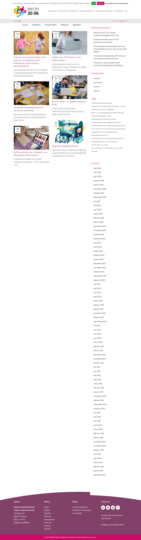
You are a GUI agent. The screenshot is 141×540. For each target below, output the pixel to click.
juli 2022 (97, 325)
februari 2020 (99, 433)
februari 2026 (99, 180)
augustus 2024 (99, 238)
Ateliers (97, 78)
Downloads (77, 513)
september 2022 (100, 321)
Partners (117, 122)
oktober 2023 (99, 272)
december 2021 (99, 355)
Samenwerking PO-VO (99, 135)
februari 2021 (99, 388)
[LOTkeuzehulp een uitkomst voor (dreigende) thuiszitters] (31, 138)
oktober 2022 (99, 317)
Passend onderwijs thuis (116, 126)
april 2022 (98, 338)
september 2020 (100, 404)
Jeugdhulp (109, 109)
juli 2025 (97, 201)
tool (105, 142)
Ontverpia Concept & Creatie (77, 537)
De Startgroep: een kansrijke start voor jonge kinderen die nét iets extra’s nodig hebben (110, 49)
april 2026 (98, 176)
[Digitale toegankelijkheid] (69, 131)
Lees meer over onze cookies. (117, 3)
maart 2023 (98, 301)
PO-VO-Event (105, 129)
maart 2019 (98, 462)
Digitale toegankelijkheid (65, 146)
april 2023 (98, 296)
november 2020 (100, 396)
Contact (47, 529)
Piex (93, 129)
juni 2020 (97, 417)
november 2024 (100, 230)
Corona (122, 106)
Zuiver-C (93, 537)
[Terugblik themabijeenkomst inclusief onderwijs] (31, 93)
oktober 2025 (99, 193)
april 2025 (98, 209)
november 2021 (100, 359)
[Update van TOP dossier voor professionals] (69, 43)
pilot (97, 129)
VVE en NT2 (118, 148)
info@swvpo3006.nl (22, 522)
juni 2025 (97, 205)
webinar (94, 151)
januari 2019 (98, 471)
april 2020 (98, 425)
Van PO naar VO (97, 145)
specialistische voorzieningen (102, 138)
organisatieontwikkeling (100, 119)
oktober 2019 (99, 450)
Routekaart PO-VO (98, 132)
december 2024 (100, 226)
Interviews (98, 82)
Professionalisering (118, 129)
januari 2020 (98, 437)
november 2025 (100, 189)
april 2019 (97, 458)
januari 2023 (98, 309)
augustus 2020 (99, 408)
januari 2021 (98, 392)
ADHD (93, 103)
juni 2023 (97, 288)
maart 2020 (98, 429)
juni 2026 (97, 168)
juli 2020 (97, 413)
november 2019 (100, 446)
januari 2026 (98, 185)
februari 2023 (99, 305)
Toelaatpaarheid (97, 142)
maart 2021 (98, 384)
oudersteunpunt (97, 122)
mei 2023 (97, 292)
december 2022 (100, 313)
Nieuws (97, 91)
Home (113, 21)
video (106, 145)
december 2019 (100, 442)
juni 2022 (97, 330)
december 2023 (100, 263)
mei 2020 (97, 421)
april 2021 (97, 379)
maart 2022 (98, 342)
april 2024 (98, 247)
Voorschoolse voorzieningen (102, 148)
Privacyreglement (80, 507)
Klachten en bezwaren (82, 510)
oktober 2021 (99, 363)
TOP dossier (112, 142)
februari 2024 (99, 255)
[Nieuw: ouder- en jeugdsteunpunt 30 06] (69, 87)
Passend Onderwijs (98, 126)
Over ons (47, 522)
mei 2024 (97, 243)
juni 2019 (97, 454)
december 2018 (99, 475)
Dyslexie (94, 109)
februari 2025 (99, 218)
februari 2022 (99, 346)
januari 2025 (98, 222)
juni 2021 (97, 371)
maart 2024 (98, 251)
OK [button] (94, 3)
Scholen (47, 513)
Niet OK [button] (100, 3)
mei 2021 (97, 375)
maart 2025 (98, 214)
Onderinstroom (118, 113)
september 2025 (100, 197)
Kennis (96, 86)
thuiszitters (119, 138)
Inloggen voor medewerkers (112, 525)
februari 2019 (99, 466)
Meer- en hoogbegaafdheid (101, 113)
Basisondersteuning (104, 103)
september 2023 (100, 276)
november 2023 (100, 267)
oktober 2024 (99, 234)
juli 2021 (97, 367)
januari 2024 (99, 259)
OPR (108, 116)
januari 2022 (98, 350)
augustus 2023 (99, 280)
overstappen (108, 122)
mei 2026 (97, 172)
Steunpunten (49, 519)
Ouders (113, 119)
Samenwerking (111, 132)
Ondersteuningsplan (98, 116)
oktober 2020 (99, 400)
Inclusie (102, 109)
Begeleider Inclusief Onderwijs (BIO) (105, 106)
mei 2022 (97, 334)
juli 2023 (97, 284)
